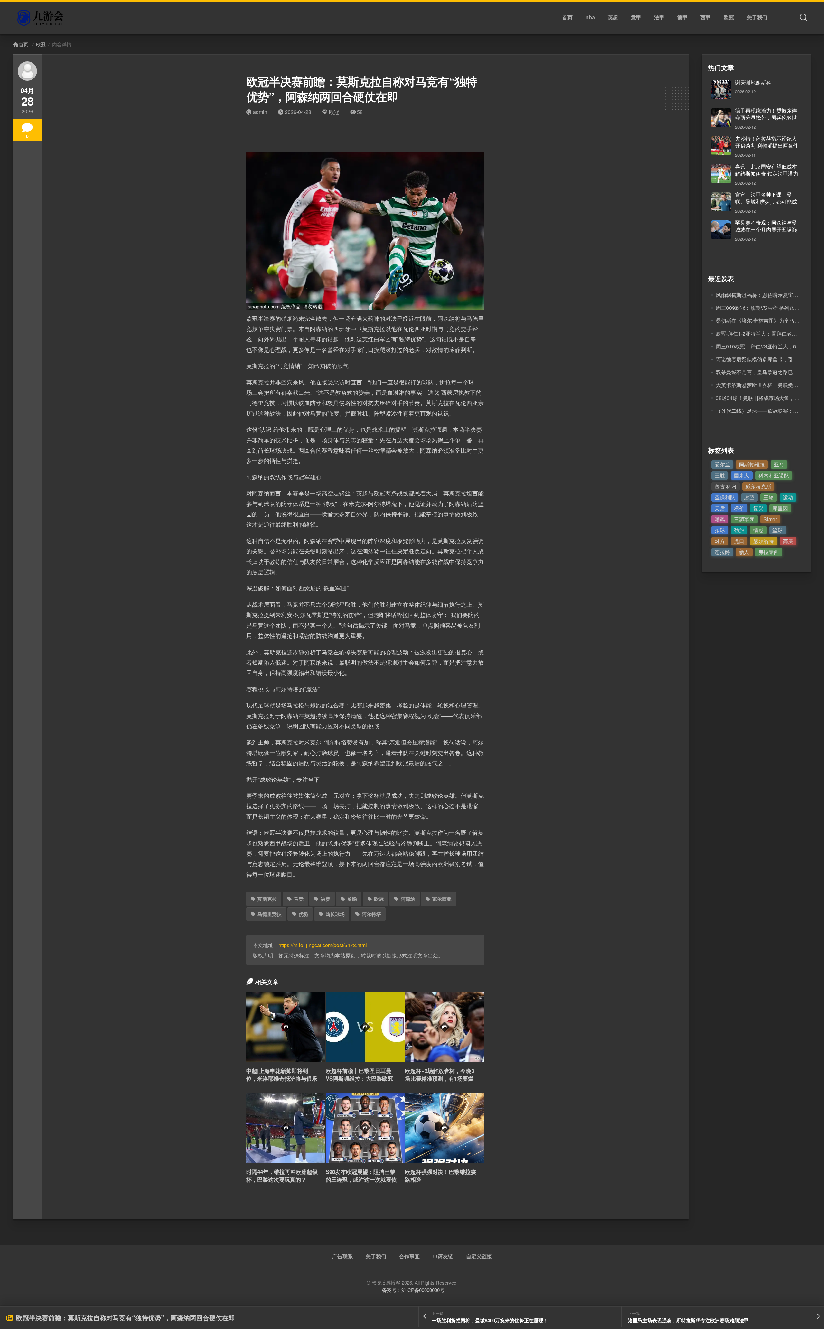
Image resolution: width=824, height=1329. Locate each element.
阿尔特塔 (371, 914)
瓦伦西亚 (442, 898)
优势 (303, 914)
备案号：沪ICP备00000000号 (413, 1290)
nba (590, 17)
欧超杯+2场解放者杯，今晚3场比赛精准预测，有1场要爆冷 (439, 1078)
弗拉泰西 (768, 552)
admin (260, 111)
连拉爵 (722, 552)
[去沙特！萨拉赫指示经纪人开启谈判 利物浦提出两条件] (721, 145)
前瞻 (352, 898)
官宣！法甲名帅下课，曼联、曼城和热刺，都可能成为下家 (766, 202)
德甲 (682, 17)
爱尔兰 (722, 464)
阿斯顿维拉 (752, 464)
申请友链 (443, 1256)
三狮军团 (744, 519)
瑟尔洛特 (763, 541)
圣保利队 (725, 497)
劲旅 (739, 530)
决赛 (325, 898)
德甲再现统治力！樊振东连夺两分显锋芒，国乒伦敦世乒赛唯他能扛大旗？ (766, 118)
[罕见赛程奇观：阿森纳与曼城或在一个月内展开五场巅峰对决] (721, 229)
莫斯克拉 (267, 898)
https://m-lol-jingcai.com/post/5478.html (322, 945)
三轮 (768, 497)
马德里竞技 (270, 914)
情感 (758, 530)
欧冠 (729, 17)
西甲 (705, 17)
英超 (613, 17)
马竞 (299, 898)
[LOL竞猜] (41, 18)
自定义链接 (479, 1256)
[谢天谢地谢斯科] (721, 89)
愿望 (749, 497)
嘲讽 (720, 519)
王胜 (720, 475)
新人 (744, 552)
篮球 (777, 530)
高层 (788, 541)
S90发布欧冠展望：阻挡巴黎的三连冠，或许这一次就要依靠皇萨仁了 (361, 1179)
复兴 (758, 508)
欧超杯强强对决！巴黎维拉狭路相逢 (440, 1175)
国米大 (741, 475)
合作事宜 (409, 1256)
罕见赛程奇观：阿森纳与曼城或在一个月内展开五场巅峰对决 (766, 230)
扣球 (720, 530)
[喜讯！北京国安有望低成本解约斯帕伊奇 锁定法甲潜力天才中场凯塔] (721, 173)
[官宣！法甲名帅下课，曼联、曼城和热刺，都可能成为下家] (721, 201)
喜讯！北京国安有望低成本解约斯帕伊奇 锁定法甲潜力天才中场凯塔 (766, 174)
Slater (770, 519)
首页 (567, 17)
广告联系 (342, 1256)
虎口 (739, 541)
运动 (788, 497)
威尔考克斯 (758, 486)
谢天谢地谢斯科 (753, 82)
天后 (720, 508)
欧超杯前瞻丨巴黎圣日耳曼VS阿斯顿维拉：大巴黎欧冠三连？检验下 (359, 1078)
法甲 (659, 17)
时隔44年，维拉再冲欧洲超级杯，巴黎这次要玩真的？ (282, 1175)
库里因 (780, 508)
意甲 (636, 17)
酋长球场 (335, 914)
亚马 (779, 464)
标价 (739, 508)
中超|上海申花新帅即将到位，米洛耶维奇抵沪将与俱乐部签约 (281, 1078)
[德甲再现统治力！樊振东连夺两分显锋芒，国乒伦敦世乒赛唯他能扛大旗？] (721, 117)
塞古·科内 (725, 486)
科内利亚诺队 (773, 475)
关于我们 (757, 17)
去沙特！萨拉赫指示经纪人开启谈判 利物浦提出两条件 (766, 142)
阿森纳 (408, 898)
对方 (720, 541)
